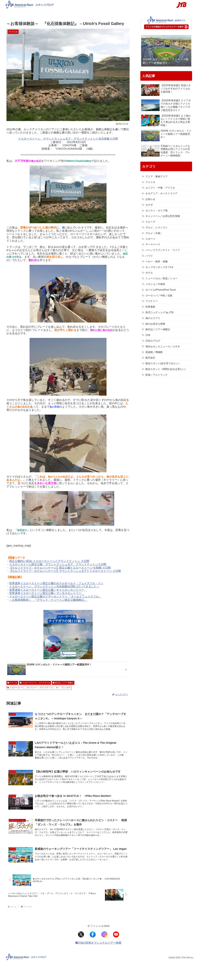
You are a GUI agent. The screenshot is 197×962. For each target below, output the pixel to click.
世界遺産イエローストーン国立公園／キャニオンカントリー (48, 589)
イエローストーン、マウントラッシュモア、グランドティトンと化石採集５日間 (68, 138)
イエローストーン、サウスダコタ (36, 683)
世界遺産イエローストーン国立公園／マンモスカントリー (46, 593)
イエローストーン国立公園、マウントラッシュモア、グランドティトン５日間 (57, 564)
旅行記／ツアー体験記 (64, 683)
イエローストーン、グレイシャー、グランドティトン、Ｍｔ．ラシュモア (40, 688)
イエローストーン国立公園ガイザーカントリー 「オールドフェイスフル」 (55, 596)
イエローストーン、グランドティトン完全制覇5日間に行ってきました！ (54, 586)
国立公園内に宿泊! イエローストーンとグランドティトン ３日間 (49, 561)
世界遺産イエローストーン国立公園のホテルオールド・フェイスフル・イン (56, 583)
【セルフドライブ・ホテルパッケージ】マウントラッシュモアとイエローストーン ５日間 (65, 571)
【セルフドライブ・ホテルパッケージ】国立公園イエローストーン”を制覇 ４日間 (60, 567)
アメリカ (13, 683)
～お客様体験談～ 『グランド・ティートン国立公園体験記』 (48, 599)
